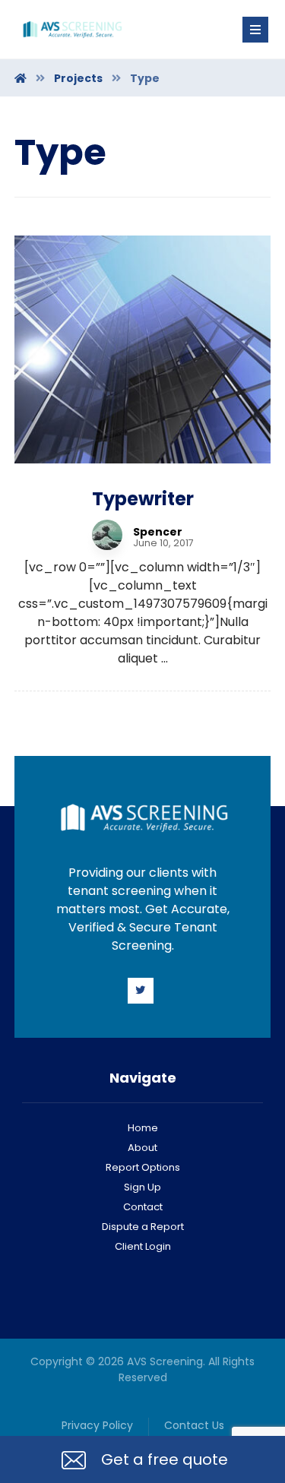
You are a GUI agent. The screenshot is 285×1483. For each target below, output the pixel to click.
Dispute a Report (143, 1226)
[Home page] (20, 78)
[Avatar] (107, 535)
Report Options (143, 1167)
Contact (143, 1207)
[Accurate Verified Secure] (71, 29)
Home (143, 1128)
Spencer (157, 531)
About (142, 1147)
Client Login (143, 1246)
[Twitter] (141, 991)
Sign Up (142, 1187)
